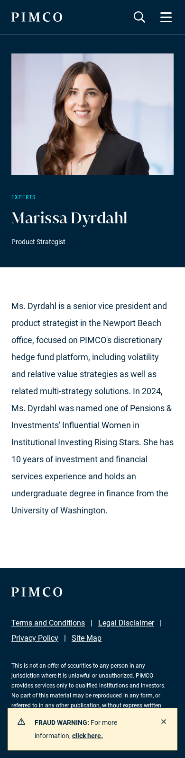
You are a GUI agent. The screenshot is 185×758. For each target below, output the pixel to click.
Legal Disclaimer (126, 622)
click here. (87, 736)
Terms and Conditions (48, 622)
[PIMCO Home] (36, 17)
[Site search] (139, 17)
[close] (163, 721)
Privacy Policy (34, 638)
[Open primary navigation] (166, 17)
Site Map (87, 638)
